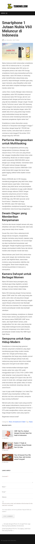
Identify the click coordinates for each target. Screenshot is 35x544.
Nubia (31, 422)
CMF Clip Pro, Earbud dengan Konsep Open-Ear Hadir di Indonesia (23, 433)
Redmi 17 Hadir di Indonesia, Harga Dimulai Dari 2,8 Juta (22, 445)
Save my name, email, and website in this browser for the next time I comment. (17, 504)
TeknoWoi (13, 540)
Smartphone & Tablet (19, 422)
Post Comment (8, 516)
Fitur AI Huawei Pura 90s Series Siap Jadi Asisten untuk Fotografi (22, 457)
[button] (4, 13)
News (10, 422)
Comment (5, 476)
